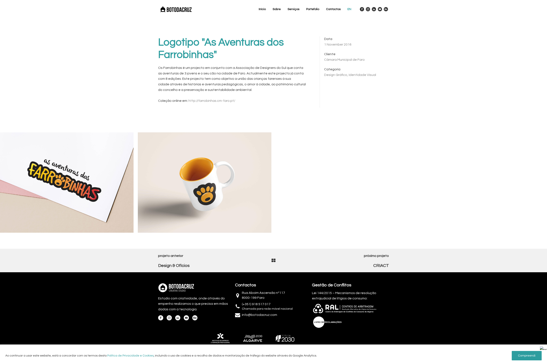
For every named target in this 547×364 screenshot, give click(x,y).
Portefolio (312, 9)
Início (262, 9)
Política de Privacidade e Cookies (130, 355)
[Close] (542, 348)
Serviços (293, 9)
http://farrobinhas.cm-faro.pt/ (211, 100)
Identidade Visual (362, 75)
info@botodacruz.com (259, 315)
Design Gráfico (335, 75)
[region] (273, 354)
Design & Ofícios (174, 265)
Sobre (277, 9)
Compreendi (526, 355)
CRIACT (381, 265)
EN (349, 9)
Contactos (333, 9)
